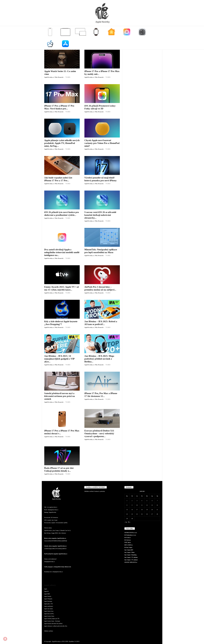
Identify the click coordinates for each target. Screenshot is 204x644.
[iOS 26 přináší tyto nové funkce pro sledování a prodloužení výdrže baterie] (62, 200)
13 (152, 505)
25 (141, 514)
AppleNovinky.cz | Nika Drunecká (53, 77)
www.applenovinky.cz (52, 507)
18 (141, 509)
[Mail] (60, 576)
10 (137, 505)
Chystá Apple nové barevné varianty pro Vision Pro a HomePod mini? (101, 143)
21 (157, 509)
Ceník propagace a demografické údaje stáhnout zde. (57, 566)
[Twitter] (70, 576)
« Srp (125, 522)
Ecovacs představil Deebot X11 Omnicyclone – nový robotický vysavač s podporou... (99, 433)
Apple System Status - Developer (52, 621)
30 (132, 518)
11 (141, 505)
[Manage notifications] (5, 639)
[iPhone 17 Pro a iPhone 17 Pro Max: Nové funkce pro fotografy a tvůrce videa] (62, 93)
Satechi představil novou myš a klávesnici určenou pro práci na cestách (59, 396)
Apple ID (46, 591)
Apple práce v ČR (48, 603)
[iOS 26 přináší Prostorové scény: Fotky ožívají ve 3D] (102, 93)
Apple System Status (49, 616)
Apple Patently (47, 596)
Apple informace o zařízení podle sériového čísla (55, 626)
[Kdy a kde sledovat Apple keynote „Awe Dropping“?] (62, 309)
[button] (158, 37)
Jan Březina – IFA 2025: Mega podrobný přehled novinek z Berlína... (99, 359)
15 (127, 509)
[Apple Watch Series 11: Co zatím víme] (62, 59)
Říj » (129, 522)
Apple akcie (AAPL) (49, 613)
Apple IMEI (47, 594)
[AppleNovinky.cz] (102, 13)
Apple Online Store (48, 611)
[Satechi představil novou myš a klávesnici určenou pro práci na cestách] (62, 381)
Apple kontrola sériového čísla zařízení (53, 623)
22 (127, 514)
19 (147, 509)
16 (132, 509)
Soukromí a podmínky (99, 491)
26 (147, 514)
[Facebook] (46, 576)
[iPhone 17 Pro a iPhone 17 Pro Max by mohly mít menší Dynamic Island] (102, 59)
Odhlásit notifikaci (48, 631)
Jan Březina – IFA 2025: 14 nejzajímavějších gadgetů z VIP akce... (59, 359)
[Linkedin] (56, 576)
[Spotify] (65, 576)
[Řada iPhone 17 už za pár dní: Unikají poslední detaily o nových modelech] (62, 455)
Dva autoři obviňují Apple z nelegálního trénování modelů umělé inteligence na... (61, 252)
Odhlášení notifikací (89, 491)
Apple (45, 589)
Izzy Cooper (54, 520)
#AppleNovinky (52, 512)
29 (127, 518)
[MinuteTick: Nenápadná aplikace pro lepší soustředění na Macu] (102, 237)
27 (152, 514)
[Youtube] (74, 576)
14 (157, 505)
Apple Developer (48, 601)
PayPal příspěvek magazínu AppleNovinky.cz (55, 553)
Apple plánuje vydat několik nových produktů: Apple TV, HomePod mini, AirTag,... (62, 143)
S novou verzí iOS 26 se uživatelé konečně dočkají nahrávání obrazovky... (100, 215)
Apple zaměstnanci (48, 606)
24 (137, 514)
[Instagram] (51, 576)
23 (132, 514)
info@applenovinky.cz (53, 509)
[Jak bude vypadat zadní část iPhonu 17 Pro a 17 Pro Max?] (62, 165)
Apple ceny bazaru (48, 608)
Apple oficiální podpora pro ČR (51, 618)
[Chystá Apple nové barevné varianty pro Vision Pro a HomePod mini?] (102, 128)
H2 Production (54, 517)
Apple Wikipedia (48, 598)
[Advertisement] (142, 85)
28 (157, 514)
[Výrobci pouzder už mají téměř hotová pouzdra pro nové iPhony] (102, 165)
